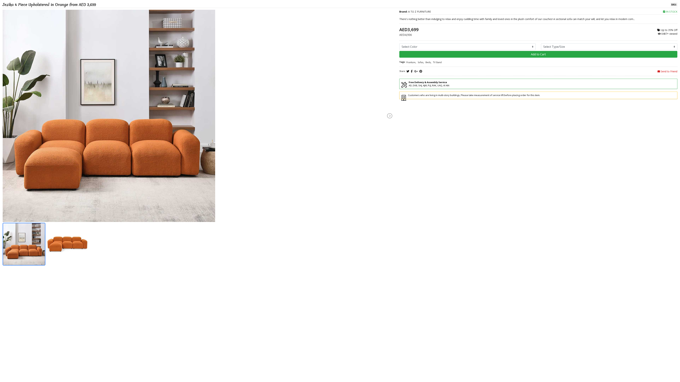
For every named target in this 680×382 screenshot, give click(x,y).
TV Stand (437, 62)
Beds (428, 62)
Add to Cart (538, 54)
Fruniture (410, 62)
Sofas (420, 62)
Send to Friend (668, 71)
